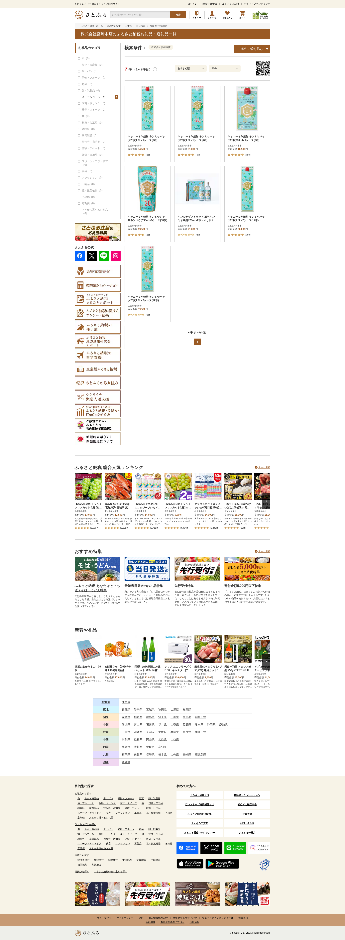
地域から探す (82, 855)
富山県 (138, 724)
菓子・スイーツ (128, 803)
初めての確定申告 (247, 804)
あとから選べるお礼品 (101, 817)
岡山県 (150, 739)
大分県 (175, 754)
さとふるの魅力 (247, 832)
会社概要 (150, 922)
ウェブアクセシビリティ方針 (217, 917)
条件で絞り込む (252, 49)
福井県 (162, 724)
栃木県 (138, 717)
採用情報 (194, 922)
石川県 (150, 724)
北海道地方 (83, 860)
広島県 (162, 739)
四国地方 (82, 864)
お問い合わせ (247, 823)
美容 (108, 812)
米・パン (108, 798)
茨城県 (126, 717)
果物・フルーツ (126, 798)
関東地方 (113, 860)
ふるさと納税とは (199, 795)
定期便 (81, 817)
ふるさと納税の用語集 (200, 813)
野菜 (141, 798)
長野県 (187, 724)
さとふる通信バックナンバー (199, 832)
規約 (141, 917)
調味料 (81, 808)
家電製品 (94, 808)
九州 (106, 754)
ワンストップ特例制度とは (199, 804)
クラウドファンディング (257, 3)
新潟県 (126, 724)
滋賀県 (138, 732)
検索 (178, 14)
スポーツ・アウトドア (89, 812)
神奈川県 (200, 717)
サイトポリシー (125, 917)
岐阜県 (199, 724)
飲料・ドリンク (107, 803)
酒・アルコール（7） (94, 96)
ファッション (122, 812)
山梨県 (175, 724)
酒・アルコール (85, 803)
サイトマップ (104, 917)
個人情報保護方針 (158, 917)
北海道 (106, 702)
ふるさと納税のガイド (196, 15)
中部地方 (127, 860)
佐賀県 (138, 754)
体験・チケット (133, 808)
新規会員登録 (209, 3)
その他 (168, 812)
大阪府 (162, 732)
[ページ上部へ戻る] (331, 914)
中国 (106, 739)
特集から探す (82, 871)
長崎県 (150, 754)
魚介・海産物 (91, 798)
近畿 (106, 732)
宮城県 (150, 709)
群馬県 (150, 717)
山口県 (175, 739)
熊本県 (162, 754)
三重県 (126, 732)
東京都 (187, 717)
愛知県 (223, 724)
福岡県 (126, 754)
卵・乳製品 (154, 798)
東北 (106, 709)
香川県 (138, 747)
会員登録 (247, 813)
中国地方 (155, 860)
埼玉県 (162, 717)
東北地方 (99, 860)
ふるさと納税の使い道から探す (110, 871)
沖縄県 (126, 762)
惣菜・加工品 (156, 803)
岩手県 (138, 709)
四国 (106, 747)
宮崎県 (187, 754)
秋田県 (162, 709)
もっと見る (264, 467)
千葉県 (175, 717)
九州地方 (96, 864)
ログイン (192, 3)
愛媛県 (150, 747)
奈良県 (187, 732)
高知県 (162, 747)
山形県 (175, 709)
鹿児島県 (200, 754)
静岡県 (211, 724)
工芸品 (138, 812)
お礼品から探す (83, 793)
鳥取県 (126, 739)
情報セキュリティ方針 (185, 917)
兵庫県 (175, 732)
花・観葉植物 (153, 812)
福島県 (187, 709)
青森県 (126, 709)
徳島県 (126, 747)
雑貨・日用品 (153, 808)
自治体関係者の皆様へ (172, 922)
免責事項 (243, 917)
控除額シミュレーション (247, 795)
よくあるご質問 (230, 3)
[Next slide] (266, 501)
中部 (106, 724)
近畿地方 (141, 860)
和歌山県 (200, 732)
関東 (106, 717)
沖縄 (106, 762)
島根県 (138, 739)
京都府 (150, 732)
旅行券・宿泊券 (111, 808)
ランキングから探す (85, 824)
